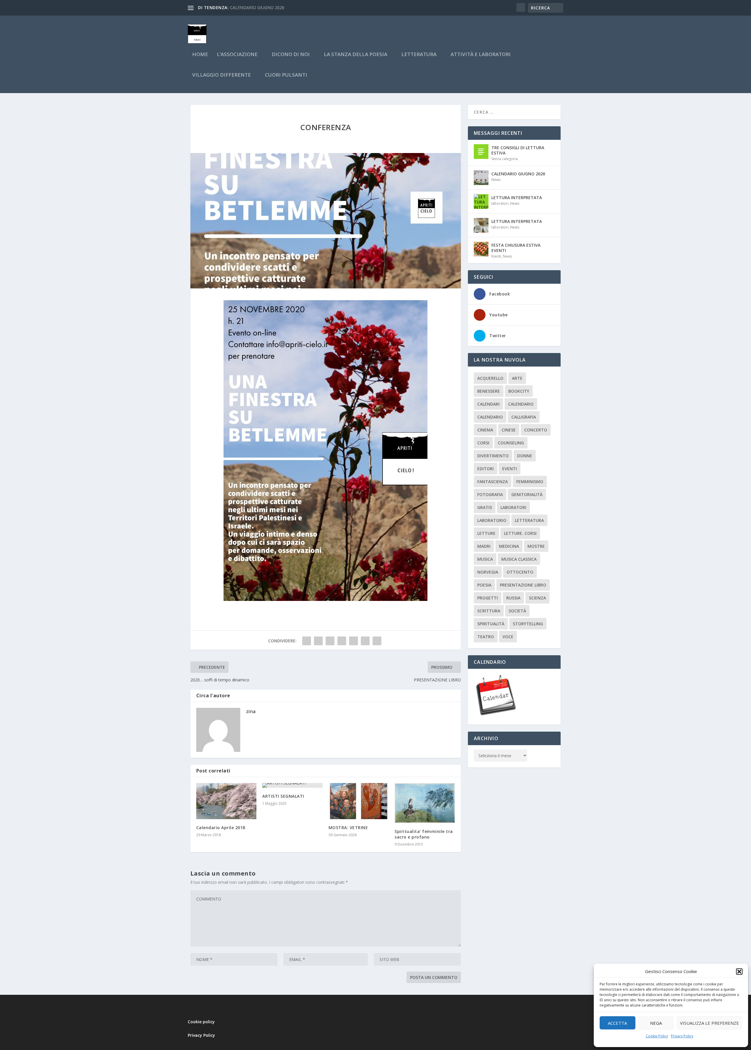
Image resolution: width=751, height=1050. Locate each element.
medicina (509, 546)
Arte (517, 378)
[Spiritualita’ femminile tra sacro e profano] (425, 803)
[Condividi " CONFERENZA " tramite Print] (377, 641)
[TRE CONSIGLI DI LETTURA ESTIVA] (481, 151)
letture (486, 533)
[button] (739, 972)
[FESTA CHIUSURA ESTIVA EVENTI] (481, 249)
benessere (488, 391)
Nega (656, 1023)
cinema (485, 430)
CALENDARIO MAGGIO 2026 (257, 7)
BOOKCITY (518, 391)
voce (508, 636)
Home (200, 55)
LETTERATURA (419, 55)
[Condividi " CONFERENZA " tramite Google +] (330, 641)
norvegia (487, 572)
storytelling (528, 623)
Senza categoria (504, 158)
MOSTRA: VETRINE (348, 827)
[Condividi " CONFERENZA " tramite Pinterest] (342, 641)
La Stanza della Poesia (355, 55)
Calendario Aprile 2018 (220, 827)
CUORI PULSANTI (286, 75)
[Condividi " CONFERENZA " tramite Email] (365, 641)
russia (513, 598)
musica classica (519, 559)
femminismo (529, 481)
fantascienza (492, 481)
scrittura (488, 611)
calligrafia (523, 417)
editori (485, 468)
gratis (484, 507)
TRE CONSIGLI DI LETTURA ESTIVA (517, 150)
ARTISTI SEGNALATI (283, 796)
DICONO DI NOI (291, 55)
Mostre (536, 546)
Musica (485, 559)
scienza (537, 598)
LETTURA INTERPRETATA (516, 197)
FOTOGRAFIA (490, 494)
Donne (524, 455)
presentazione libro (523, 585)
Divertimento (493, 455)
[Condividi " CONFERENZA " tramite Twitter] (318, 641)
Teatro (485, 636)
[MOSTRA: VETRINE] (359, 801)
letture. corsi (520, 533)
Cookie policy (201, 1021)
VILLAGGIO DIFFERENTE (221, 75)
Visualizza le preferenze (709, 1023)
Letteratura (529, 520)
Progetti (487, 598)
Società (517, 611)
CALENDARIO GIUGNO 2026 (518, 174)
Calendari (488, 404)
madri (483, 546)
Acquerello (490, 378)
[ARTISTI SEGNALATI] (292, 785)
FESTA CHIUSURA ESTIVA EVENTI (515, 247)
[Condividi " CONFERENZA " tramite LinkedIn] (353, 641)
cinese (509, 430)
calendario (521, 404)
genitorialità (526, 494)
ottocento (520, 572)
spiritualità (490, 623)
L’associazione (237, 55)
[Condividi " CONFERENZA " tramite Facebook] (306, 641)
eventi (509, 468)
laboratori (499, 203)
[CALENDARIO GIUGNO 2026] (481, 177)
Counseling (511, 443)
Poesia (484, 585)
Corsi (483, 443)
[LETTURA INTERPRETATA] (481, 201)
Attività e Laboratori (481, 55)
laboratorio (491, 520)
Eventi (496, 256)
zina (251, 711)
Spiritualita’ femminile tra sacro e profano (424, 834)
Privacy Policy (682, 1036)
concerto (535, 430)
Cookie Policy (657, 1036)
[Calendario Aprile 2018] (226, 801)
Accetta (617, 1023)
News (495, 179)
